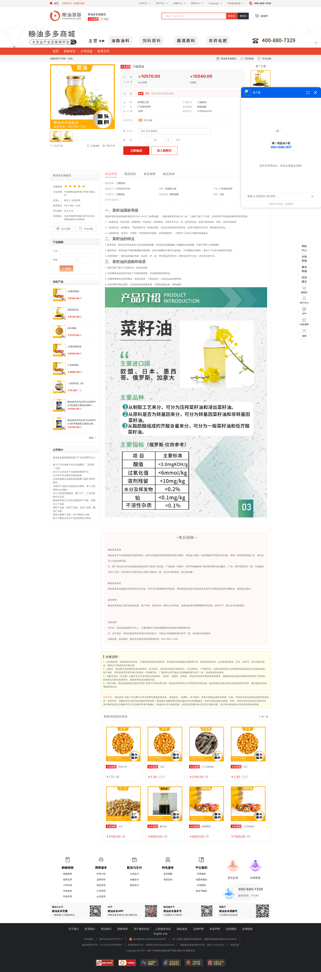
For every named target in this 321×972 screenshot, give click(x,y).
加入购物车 (164, 150)
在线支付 (134, 873)
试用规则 (201, 873)
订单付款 (67, 885)
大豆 (115, 826)
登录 (147, 93)
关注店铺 (266, 58)
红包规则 (201, 885)
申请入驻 (101, 873)
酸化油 (157, 826)
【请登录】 (66, 3)
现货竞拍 (167, 879)
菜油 (70, 58)
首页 (56, 3)
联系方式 (103, 51)
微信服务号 (169, 907)
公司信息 (87, 51)
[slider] (80, 186)
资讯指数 (167, 873)
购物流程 (67, 873)
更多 (91, 437)
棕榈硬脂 (200, 826)
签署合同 (67, 879)
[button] (142, 140)
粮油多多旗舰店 (228, 58)
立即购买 (136, 150)
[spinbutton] (155, 140)
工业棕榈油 (243, 826)
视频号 (222, 907)
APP (110, 907)
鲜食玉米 (117, 766)
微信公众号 (57, 907)
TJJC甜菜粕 (202, 766)
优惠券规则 (201, 879)
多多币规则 (201, 890)
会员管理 (101, 896)
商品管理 (101, 885)
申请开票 (67, 896)
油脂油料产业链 (58, 58)
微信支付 (134, 885)
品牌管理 (101, 879)
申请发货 (67, 890)
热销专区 (70, 51)
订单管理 (101, 890)
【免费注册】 (79, 3)
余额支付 (134, 879)
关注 (106, 19)
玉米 (156, 766)
